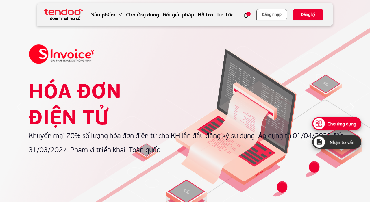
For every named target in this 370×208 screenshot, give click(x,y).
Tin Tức (225, 14)
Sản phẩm (103, 14)
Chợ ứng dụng (142, 14)
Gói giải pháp (178, 14)
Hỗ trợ (205, 14)
